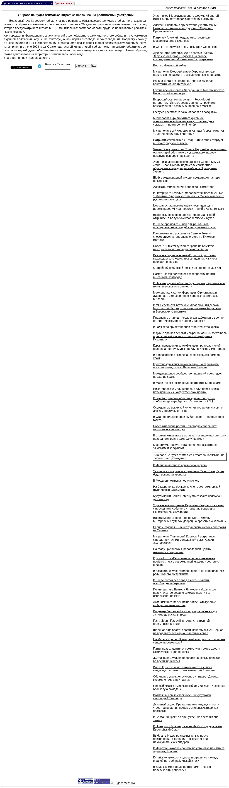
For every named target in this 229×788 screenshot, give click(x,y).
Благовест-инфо (14, 57)
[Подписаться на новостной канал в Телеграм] (57, 68)
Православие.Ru (39, 57)
